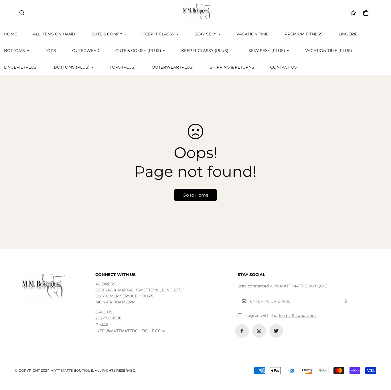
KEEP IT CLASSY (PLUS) (204, 50)
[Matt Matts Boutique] (195, 13)
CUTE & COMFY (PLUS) (138, 50)
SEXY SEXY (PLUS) (266, 50)
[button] (365, 13)
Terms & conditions (297, 315)
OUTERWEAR (85, 50)
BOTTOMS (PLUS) (72, 67)
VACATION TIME (252, 34)
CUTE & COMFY (106, 34)
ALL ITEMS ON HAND (54, 34)
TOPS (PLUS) (123, 67)
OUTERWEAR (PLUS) (173, 67)
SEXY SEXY (205, 34)
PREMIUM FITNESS (304, 34)
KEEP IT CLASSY (158, 34)
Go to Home (195, 195)
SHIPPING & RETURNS (232, 67)
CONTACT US (283, 67)
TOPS (50, 50)
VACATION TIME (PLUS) (328, 50)
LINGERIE (348, 34)
